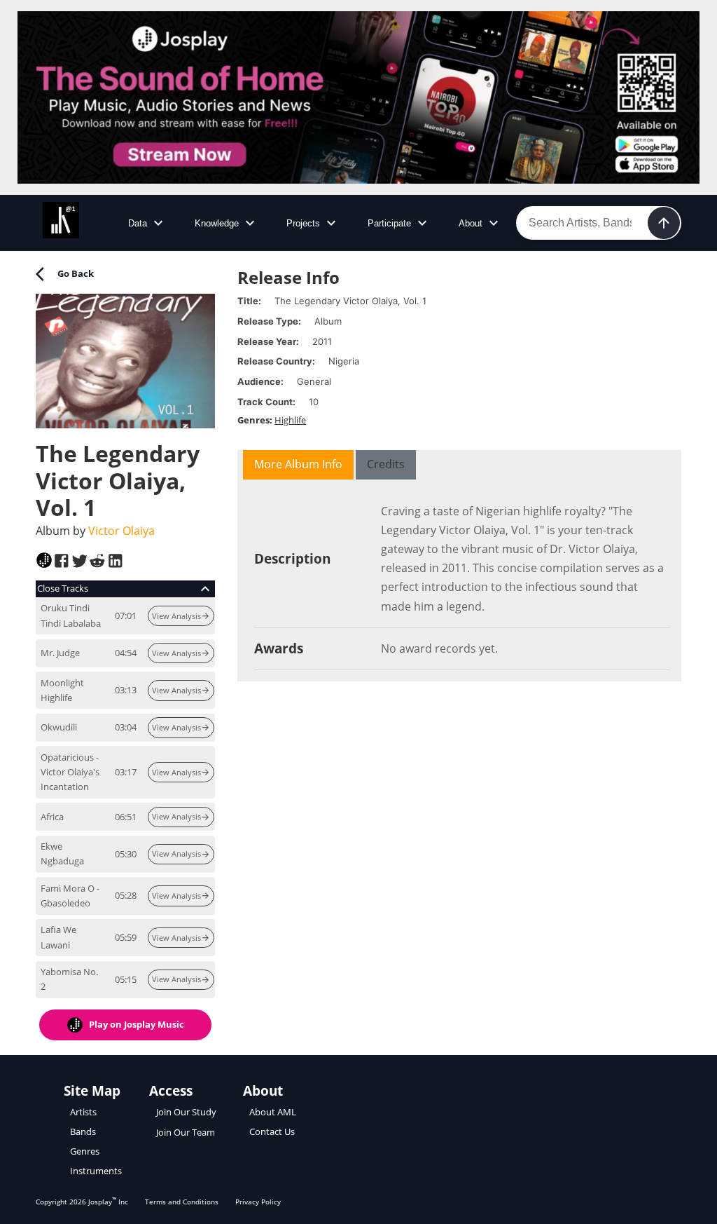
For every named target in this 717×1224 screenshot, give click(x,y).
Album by (95, 530)
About (470, 223)
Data (137, 223)
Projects (303, 223)
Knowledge (217, 223)
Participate (389, 223)
